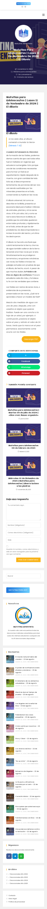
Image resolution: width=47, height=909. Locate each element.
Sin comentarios (25, 74)
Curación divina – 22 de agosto (27, 796)
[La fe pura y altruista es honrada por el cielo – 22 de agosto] (10, 785)
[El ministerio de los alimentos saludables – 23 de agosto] (10, 683)
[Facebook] (9, 856)
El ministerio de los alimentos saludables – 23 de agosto (27, 682)
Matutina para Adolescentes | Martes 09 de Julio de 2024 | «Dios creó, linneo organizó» (23, 412)
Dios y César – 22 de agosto (26, 738)
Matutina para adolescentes (25, 72)
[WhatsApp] (21, 856)
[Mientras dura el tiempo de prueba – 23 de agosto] (10, 694)
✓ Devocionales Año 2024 (18, 880)
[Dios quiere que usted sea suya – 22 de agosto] (10, 809)
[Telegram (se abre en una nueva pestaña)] (25, 7)
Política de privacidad (17, 902)
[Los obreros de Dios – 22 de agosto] (10, 751)
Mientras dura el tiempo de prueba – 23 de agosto (26, 693)
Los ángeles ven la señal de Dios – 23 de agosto (26, 704)
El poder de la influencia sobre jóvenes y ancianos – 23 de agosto (27, 670)
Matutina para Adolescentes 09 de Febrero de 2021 (23, 447)
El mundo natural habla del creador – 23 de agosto (26, 658)
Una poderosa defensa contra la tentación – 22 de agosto (27, 830)
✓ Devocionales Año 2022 (18, 874)
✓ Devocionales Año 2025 (18, 883)
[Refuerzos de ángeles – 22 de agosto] (10, 773)
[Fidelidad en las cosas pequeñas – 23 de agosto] (10, 717)
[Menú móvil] (43, 15)
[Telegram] (15, 856)
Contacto (12, 895)
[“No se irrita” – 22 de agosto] (10, 762)
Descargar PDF (31, 339)
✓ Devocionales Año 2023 (18, 877)
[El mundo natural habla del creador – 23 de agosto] (10, 659)
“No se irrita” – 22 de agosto (26, 761)
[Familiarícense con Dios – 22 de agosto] (10, 820)
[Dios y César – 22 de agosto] (10, 739)
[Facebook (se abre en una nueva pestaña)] (22, 7)
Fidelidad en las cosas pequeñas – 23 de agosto (25, 716)
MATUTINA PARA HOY (18, 590)
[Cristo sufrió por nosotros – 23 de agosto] (10, 728)
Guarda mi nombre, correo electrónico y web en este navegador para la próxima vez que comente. (22, 551)
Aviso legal (13, 898)
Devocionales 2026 (23, 4)
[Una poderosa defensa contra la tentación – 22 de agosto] (10, 831)
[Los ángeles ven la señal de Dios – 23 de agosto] (10, 706)
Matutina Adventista (23, 43)
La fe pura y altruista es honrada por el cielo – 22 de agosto (26, 784)
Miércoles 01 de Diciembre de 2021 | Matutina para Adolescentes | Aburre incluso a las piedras (23, 482)
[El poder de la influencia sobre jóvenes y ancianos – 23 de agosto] (10, 671)
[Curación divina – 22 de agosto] (10, 797)
